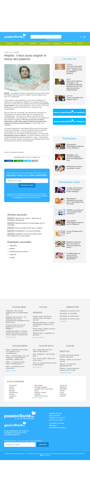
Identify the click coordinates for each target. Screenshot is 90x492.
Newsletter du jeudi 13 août (69, 316)
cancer (21, 43)
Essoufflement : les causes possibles (28, 231)
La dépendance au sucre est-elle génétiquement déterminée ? (73, 256)
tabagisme (12, 396)
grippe (11, 398)
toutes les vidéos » (11, 370)
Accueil (10, 43)
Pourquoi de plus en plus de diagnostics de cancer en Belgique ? (15, 326)
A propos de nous (55, 413)
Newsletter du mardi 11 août (69, 319)
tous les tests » (37, 367)
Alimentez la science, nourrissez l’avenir (74, 167)
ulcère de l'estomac (41, 396)
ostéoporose (13, 392)
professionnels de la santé (19, 251)
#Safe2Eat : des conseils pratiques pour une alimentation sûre (75, 157)
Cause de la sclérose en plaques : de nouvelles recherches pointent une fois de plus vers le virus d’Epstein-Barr (75, 85)
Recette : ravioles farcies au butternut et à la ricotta (69, 369)
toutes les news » (11, 337)
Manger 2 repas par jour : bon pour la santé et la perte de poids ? (74, 244)
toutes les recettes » (66, 372)
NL (81, 37)
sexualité (37, 394)
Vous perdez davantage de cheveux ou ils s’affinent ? (75, 146)
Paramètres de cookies (57, 428)
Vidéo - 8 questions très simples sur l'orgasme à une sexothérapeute (17, 351)
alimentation (38, 385)
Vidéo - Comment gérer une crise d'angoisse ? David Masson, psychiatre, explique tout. (17, 357)
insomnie (68, 43)
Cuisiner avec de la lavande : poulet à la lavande (70, 356)
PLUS (79, 43)
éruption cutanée (40, 392)
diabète (33, 43)
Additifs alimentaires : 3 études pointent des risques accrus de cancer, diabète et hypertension (17, 332)
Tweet (28, 161)
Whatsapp (19, 161)
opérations (13, 245)
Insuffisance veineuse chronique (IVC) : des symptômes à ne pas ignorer (24, 235)
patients (12, 248)
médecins (13, 254)
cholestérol (63, 389)
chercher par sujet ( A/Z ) (53, 40)
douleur (62, 390)
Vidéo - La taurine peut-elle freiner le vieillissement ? (15, 363)
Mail (35, 161)
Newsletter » (63, 321)
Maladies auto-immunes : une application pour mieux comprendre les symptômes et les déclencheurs (17, 319)
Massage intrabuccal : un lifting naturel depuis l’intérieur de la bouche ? (43, 324)
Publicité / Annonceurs (57, 418)
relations (63, 396)
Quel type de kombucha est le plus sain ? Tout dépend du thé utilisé (75, 201)
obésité (11, 387)
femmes (12, 389)
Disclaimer (53, 425)
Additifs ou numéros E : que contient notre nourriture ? (75, 211)
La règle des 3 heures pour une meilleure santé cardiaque (75, 189)
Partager (9, 161)
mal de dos (63, 385)
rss (73, 36)
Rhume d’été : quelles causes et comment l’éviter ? (44, 329)
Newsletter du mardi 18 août (69, 311)
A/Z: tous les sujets (56, 420)
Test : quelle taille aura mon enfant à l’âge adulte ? (42, 350)
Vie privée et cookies (56, 423)
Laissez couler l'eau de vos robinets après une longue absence (42, 318)
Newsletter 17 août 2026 (68, 313)
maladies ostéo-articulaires (43, 389)
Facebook (70, 36)
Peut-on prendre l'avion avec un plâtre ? (29, 228)
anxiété (12, 257)
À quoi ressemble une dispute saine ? (75, 98)
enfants (11, 394)
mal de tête (13, 385)
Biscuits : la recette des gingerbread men (68, 365)
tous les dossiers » (38, 337)
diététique (63, 387)
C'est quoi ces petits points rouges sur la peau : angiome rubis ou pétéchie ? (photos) (74, 69)
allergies (56, 43)
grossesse (44, 43)
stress (36, 390)
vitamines (63, 394)
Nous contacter (54, 415)
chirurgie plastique (40, 387)
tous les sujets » (37, 398)
